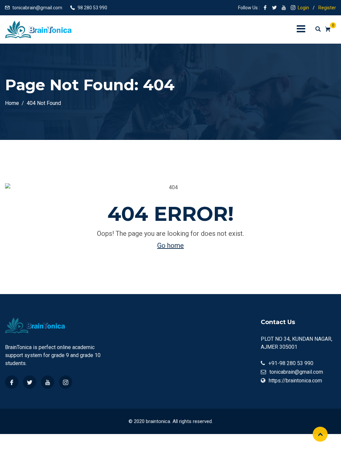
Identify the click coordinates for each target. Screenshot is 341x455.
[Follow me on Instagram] (293, 7)
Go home (170, 245)
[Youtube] (47, 382)
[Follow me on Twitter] (274, 7)
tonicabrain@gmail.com (37, 7)
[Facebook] (11, 382)
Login (303, 7)
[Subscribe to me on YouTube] (283, 7)
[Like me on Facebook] (265, 7)
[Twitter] (29, 382)
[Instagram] (65, 382)
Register (327, 7)
